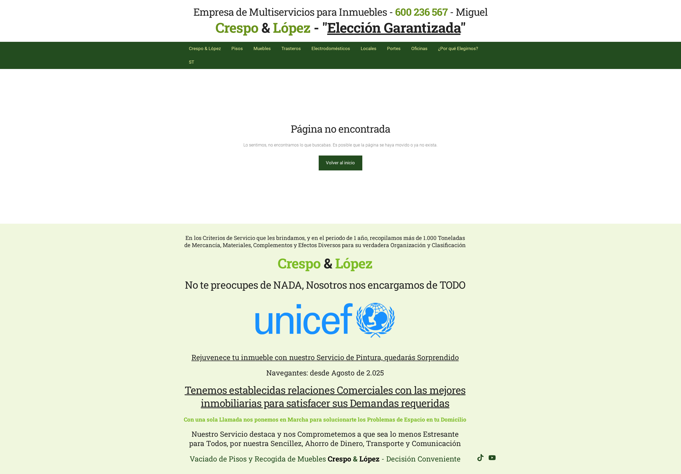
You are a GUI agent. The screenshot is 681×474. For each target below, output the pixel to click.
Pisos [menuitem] (237, 48)
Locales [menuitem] (368, 48)
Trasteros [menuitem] (291, 48)
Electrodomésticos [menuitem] (331, 48)
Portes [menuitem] (394, 48)
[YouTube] (492, 457)
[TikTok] (480, 457)
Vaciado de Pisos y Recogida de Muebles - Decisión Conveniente (325, 458)
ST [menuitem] (191, 62)
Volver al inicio (340, 162)
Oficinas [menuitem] (419, 48)
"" (394, 27)
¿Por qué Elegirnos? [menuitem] (458, 48)
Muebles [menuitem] (262, 48)
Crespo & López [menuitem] (205, 48)
